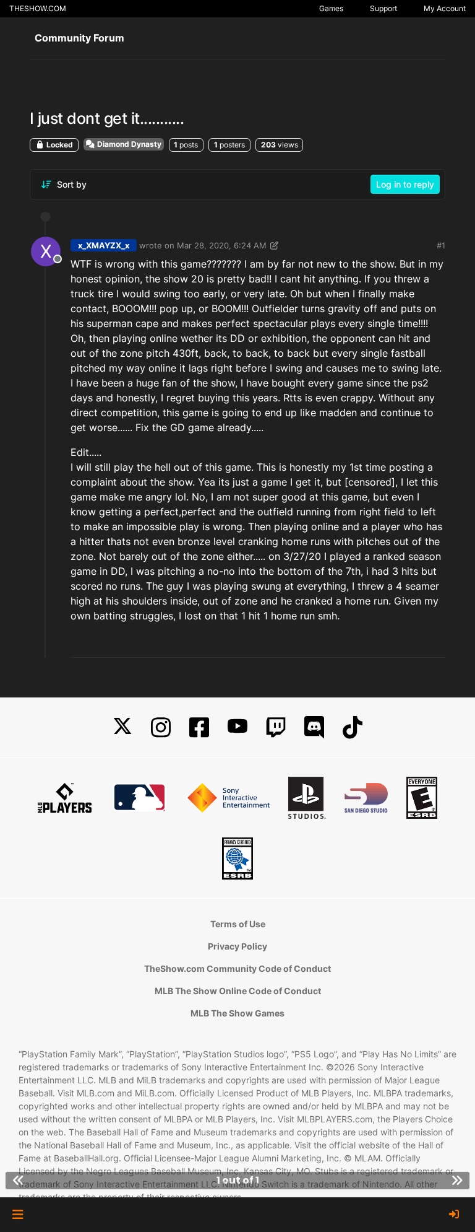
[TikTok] (352, 727)
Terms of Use (237, 924)
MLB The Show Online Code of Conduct (238, 990)
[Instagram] (161, 727)
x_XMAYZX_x (103, 245)
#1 (441, 245)
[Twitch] (276, 727)
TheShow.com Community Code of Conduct (237, 968)
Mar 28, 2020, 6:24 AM (222, 245)
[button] (17, 1214)
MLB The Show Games (237, 1013)
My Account (445, 8)
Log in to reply (405, 184)
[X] (122, 727)
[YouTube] (237, 727)
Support (383, 8)
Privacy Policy (237, 946)
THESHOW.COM (37, 8)
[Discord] (314, 727)
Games (331, 8)
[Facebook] (199, 727)
